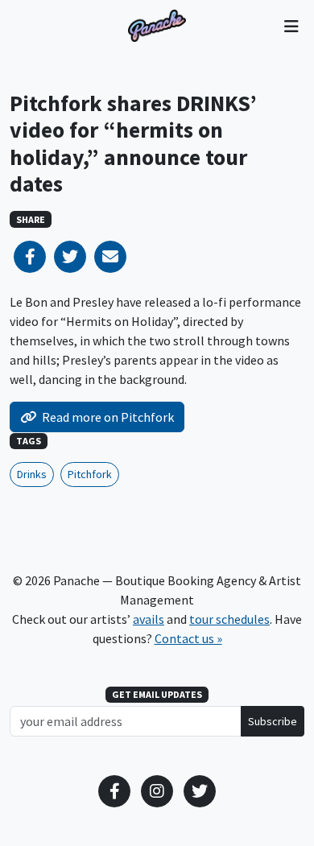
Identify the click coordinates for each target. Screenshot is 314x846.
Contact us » (188, 638)
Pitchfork (90, 474)
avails (148, 619)
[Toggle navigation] (291, 25)
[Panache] (157, 26)
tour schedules (229, 619)
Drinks (32, 474)
